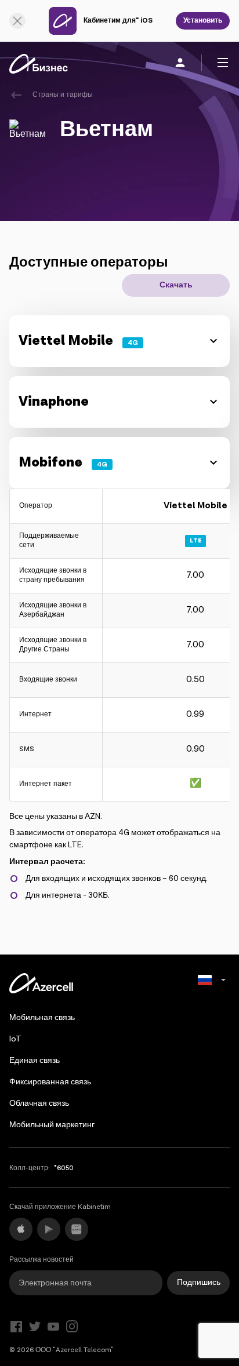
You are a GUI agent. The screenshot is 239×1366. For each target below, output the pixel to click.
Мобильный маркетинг (52, 1125)
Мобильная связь (42, 1017)
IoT (15, 1039)
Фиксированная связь (50, 1082)
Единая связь (34, 1060)
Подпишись (198, 1282)
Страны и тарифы (62, 94)
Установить (202, 20)
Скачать (176, 285)
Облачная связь (39, 1103)
